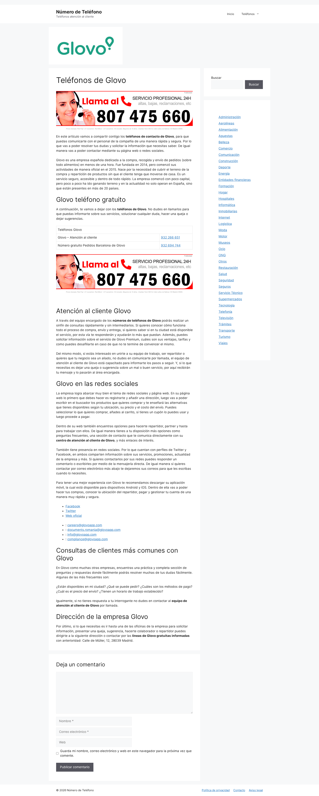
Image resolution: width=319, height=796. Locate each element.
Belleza (224, 142)
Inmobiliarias (228, 211)
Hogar (223, 192)
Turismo (224, 337)
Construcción (228, 161)
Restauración (228, 268)
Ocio (222, 249)
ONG (222, 255)
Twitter (71, 511)
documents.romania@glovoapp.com (94, 530)
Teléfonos (248, 14)
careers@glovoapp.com (84, 525)
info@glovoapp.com (82, 534)
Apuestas (226, 136)
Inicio (230, 14)
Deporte (225, 167)
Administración (230, 117)
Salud (223, 274)
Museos (224, 242)
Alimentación (228, 129)
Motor (223, 236)
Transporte (227, 330)
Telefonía (225, 312)
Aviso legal (256, 790)
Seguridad (226, 280)
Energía (224, 173)
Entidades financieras (235, 180)
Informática (227, 205)
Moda (223, 230)
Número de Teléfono (79, 12)
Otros (223, 261)
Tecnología (227, 305)
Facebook (73, 506)
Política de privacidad (216, 790)
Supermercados (230, 299)
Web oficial (74, 516)
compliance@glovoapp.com (87, 539)
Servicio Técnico (231, 293)
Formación (226, 186)
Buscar (216, 78)
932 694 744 (171, 245)
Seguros (225, 286)
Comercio (226, 148)
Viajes (223, 343)
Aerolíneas (226, 123)
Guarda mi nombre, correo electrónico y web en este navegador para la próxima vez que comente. (126, 753)
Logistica (225, 224)
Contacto (239, 790)
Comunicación (229, 155)
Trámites (225, 324)
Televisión (226, 318)
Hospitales (226, 199)
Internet (224, 217)
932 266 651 (170, 237)
